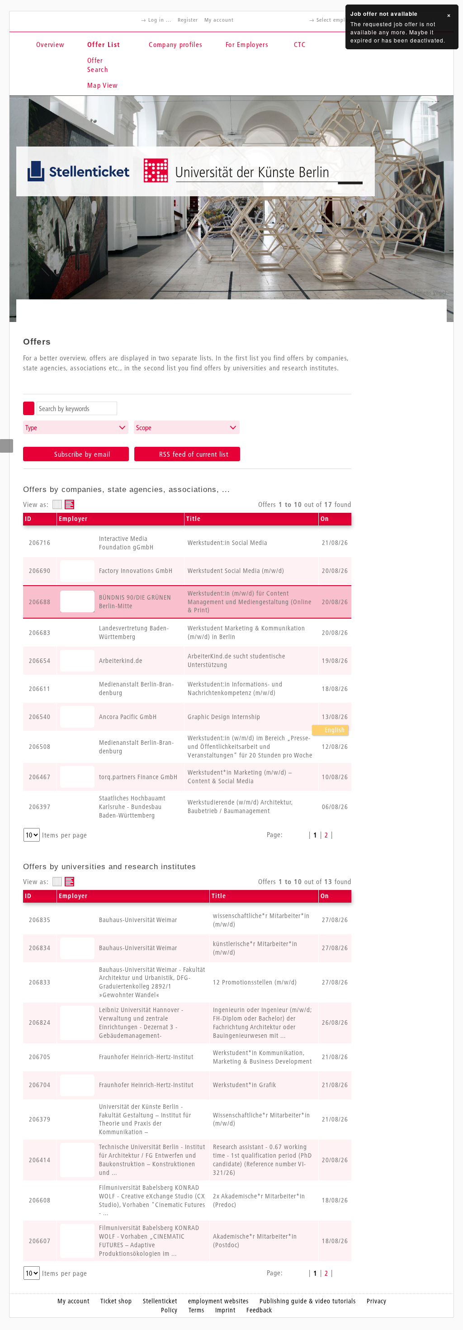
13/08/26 (335, 717)
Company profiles (176, 44)
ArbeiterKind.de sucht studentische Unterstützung (236, 660)
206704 (40, 1085)
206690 (40, 571)
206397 (40, 807)
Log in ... (159, 19)
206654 (40, 661)
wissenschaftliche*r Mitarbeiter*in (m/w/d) (261, 920)
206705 (40, 1057)
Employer (73, 519)
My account (219, 19)
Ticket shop (116, 1301)
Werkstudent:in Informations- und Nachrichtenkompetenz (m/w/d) (235, 688)
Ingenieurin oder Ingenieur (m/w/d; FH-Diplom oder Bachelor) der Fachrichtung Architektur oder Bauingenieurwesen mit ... (262, 1023)
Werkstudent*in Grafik (244, 1085)
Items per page (64, 834)
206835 (40, 920)
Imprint (225, 1310)
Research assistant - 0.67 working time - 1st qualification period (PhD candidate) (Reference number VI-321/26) (262, 1160)
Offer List (103, 44)
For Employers (247, 44)
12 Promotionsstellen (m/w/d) (255, 982)
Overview (50, 44)
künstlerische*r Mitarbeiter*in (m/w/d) (255, 948)
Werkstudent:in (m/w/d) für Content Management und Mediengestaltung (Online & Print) (250, 602)
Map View (102, 85)
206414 (40, 1160)
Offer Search (97, 65)
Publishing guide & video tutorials (308, 1301)
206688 (40, 602)
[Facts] (57, 504)
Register (188, 19)
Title (193, 519)
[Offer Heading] (69, 504)
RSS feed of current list (192, 454)
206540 (40, 717)
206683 (40, 633)
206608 (40, 1200)
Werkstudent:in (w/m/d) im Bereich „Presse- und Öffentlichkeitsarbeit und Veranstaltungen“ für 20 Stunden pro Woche (250, 746)
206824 (40, 1022)
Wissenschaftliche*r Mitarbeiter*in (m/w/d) (261, 1119)
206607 (40, 1241)
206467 (40, 777)
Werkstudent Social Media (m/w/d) (236, 571)
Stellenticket (160, 1301)
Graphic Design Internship (224, 717)
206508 (40, 747)
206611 (40, 689)
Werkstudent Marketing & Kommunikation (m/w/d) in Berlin (246, 632)
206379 (40, 1119)
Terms (196, 1310)
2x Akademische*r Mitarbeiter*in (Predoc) (259, 1200)
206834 (40, 948)
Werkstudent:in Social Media (227, 543)
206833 (40, 982)
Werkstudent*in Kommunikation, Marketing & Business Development (262, 1057)
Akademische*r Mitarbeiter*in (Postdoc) (255, 1240)
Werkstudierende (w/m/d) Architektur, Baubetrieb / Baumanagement (240, 806)
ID (28, 519)
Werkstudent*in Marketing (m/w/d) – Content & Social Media (240, 776)
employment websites (218, 1301)
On (325, 519)
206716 (40, 543)
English (334, 730)
